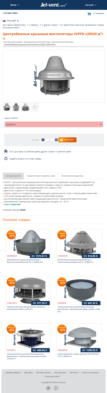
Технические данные (72, 176)
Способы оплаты (43, 372)
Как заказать (60, 372)
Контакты (74, 372)
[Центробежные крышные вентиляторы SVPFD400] (25, 107)
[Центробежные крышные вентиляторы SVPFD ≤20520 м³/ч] (53, 76)
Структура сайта (52, 376)
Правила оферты (13, 372)
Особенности (13, 176)
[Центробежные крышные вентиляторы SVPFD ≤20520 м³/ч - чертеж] (35, 107)
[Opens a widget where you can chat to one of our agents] (96, 388)
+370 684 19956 (10, 13)
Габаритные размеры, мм (41, 176)
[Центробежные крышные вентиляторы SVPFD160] (16, 107)
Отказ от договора (90, 372)
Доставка (28, 372)
